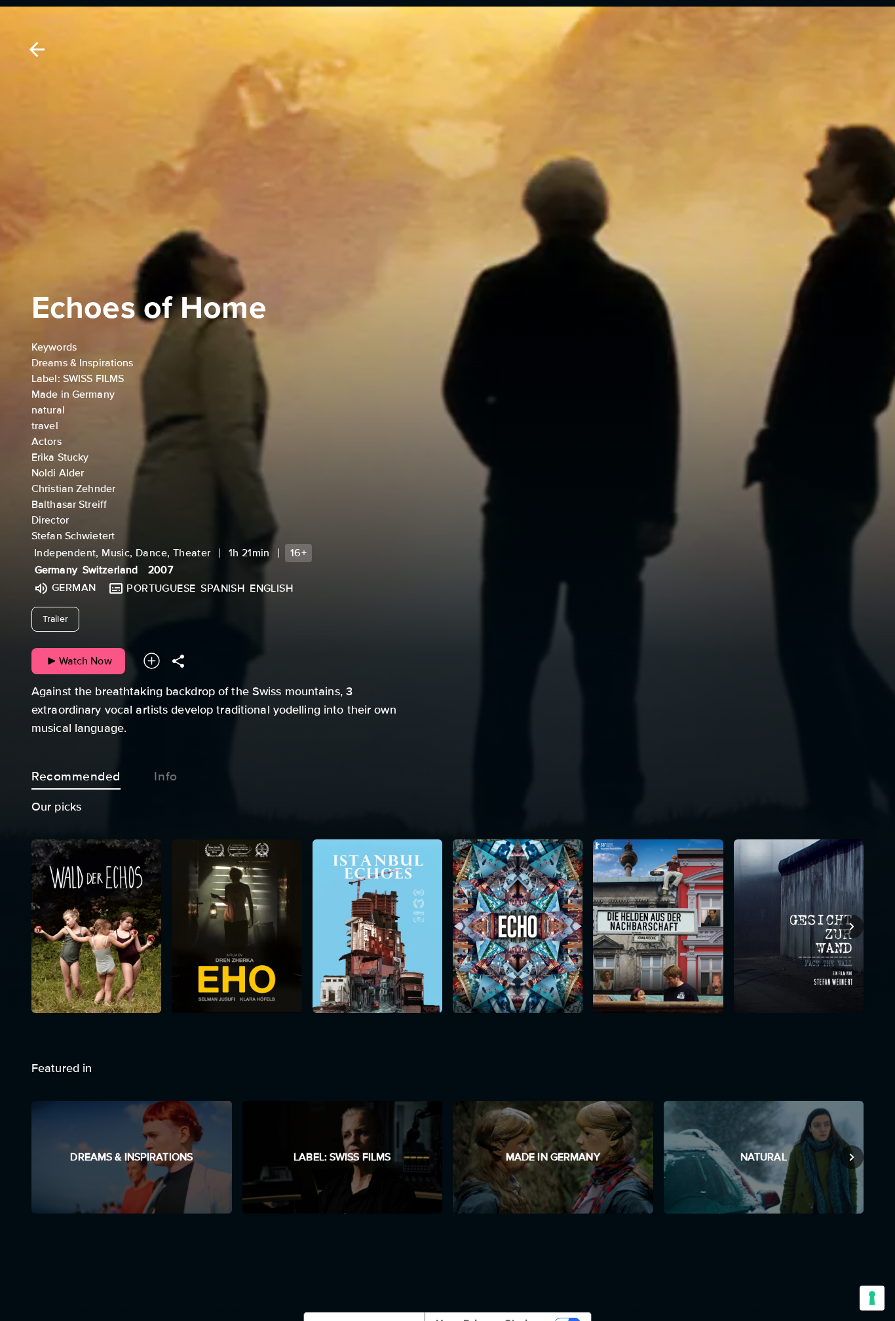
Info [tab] (165, 776)
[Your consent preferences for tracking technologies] (872, 1298)
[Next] (852, 926)
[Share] (178, 660)
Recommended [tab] (76, 776)
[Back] (35, 49)
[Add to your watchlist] (151, 660)
